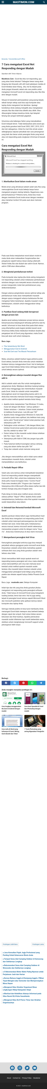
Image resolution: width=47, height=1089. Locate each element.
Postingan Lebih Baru (10, 944)
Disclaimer (36, 1078)
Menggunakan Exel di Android (15, 349)
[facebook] (6, 683)
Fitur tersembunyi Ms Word (14, 346)
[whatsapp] (32, 683)
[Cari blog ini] (44, 2)
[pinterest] (23, 683)
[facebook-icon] (12, 1068)
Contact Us (16, 1078)
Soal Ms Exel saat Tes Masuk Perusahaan (20, 351)
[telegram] (41, 683)
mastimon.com (23, 2)
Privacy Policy (26, 1078)
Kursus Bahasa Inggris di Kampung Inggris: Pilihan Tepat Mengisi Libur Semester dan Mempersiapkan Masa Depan (23, 980)
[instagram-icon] (19, 1068)
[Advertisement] (23, 31)
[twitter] (14, 683)
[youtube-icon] (34, 1068)
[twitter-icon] (27, 1068)
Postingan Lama (38, 944)
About (9, 1078)
